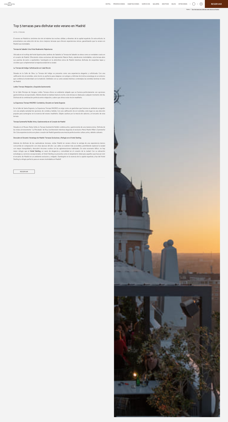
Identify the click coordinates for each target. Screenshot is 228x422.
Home (188, 9)
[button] (201, 4)
